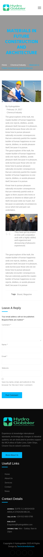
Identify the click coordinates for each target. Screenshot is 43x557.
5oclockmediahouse (25, 546)
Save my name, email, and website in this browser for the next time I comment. (18, 384)
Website (5, 368)
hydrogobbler (14, 106)
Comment (6, 325)
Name (5, 344)
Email (4, 356)
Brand (19, 294)
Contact (8, 487)
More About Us (12, 455)
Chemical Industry (14, 113)
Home (7, 474)
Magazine (27, 294)
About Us (9, 478)
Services (8, 483)
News (7, 491)
